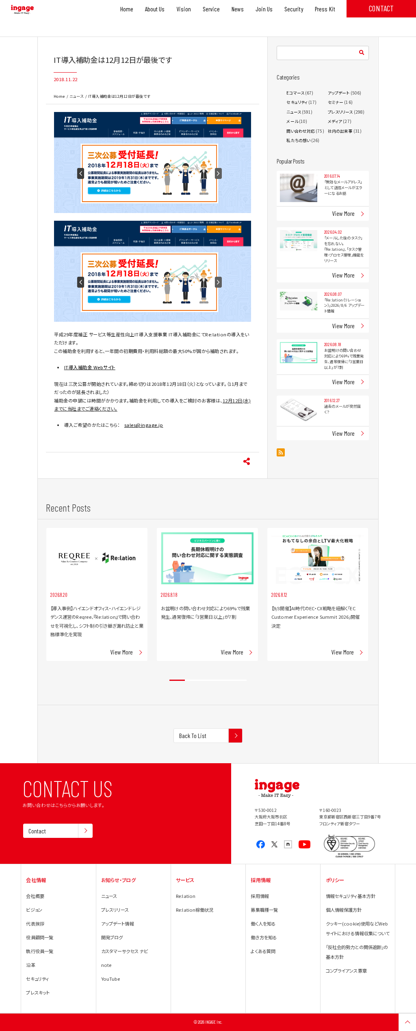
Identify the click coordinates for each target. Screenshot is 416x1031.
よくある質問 (263, 951)
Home (59, 96)
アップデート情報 (117, 923)
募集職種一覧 (264, 909)
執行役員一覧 (39, 951)
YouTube (110, 978)
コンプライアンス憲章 (346, 970)
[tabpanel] (96, 594)
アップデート (339, 93)
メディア (335, 121)
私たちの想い (298, 140)
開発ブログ (112, 937)
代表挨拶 (35, 923)
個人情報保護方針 (344, 909)
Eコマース (295, 93)
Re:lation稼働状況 (194, 909)
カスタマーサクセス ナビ (124, 951)
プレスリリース (340, 112)
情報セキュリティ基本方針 (350, 896)
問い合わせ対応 (300, 131)
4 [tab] (223, 680)
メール (292, 121)
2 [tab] (192, 680)
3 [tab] (208, 680)
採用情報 (260, 896)
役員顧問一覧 (39, 937)
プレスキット (38, 992)
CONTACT (381, 8)
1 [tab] (177, 680)
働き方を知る (264, 937)
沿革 (30, 965)
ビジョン (34, 909)
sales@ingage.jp (143, 425)
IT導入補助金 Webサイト (89, 367)
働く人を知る (263, 923)
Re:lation (185, 896)
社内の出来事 (340, 131)
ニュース (76, 96)
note (106, 965)
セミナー (335, 102)
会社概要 (35, 896)
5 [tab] (239, 680)
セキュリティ (297, 102)
